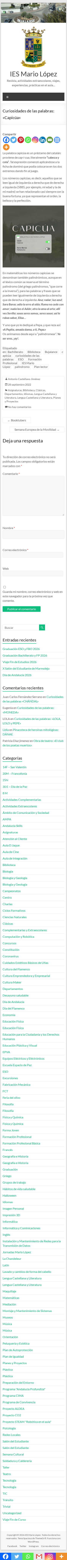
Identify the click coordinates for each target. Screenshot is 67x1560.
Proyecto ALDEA (13, 1408)
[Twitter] (13, 140)
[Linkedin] (42, 140)
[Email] (50, 140)
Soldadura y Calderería (17, 1461)
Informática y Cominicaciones (21, 1228)
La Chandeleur (12, 1258)
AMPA (7, 819)
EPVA (6, 1052)
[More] (6, 147)
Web (6, 568)
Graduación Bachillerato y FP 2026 (25, 655)
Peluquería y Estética (16, 1343)
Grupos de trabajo (14, 1182)
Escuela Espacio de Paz (17, 1065)
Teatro (7, 1474)
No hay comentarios (19, 406)
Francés (8, 1150)
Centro (7, 897)
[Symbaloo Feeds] (57, 140)
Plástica (8, 1369)
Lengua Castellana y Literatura (34, 397)
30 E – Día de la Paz (15, 786)
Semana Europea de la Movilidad (37, 429)
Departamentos (14, 393)
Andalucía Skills (13, 825)
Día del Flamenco (14, 1008)
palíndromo (22, 366)
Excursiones (10, 1078)
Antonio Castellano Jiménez (24, 379)
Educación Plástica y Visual (20, 1045)
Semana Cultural (13, 1454)
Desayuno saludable (15, 995)
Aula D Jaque (11, 845)
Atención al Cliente (15, 838)
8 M (5, 793)
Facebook (12, 1546)
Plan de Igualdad (13, 1356)
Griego (7, 1176)
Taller (6, 1467)
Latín (6, 1265)
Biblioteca (34, 352)
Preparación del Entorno (18, 1382)
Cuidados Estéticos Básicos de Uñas (25, 962)
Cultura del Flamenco (16, 969)
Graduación (10, 1169)
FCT (5, 1091)
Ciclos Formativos (14, 910)
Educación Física (13, 1021)
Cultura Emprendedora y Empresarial (26, 975)
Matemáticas (11, 1297)
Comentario (11, 473)
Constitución (11, 949)
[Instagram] (35, 140)
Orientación (10, 1337)
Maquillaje (9, 1291)
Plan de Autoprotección (18, 1350)
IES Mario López (33, 74)
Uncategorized (12, 1513)
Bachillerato (15, 352)
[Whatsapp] (28, 140)
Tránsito (8, 1500)
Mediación (9, 1304)
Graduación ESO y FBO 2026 (21, 649)
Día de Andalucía (13, 1002)
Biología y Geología (15, 878)
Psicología (9, 1428)
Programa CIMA (13, 1395)
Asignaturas (15, 390)
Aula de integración (15, 858)
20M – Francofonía (15, 773)
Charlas (7, 904)
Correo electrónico (15, 550)
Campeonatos (12, 891)
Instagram (34, 1546)
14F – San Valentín (14, 767)
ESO (21, 359)
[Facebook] (6, 140)
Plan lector (41, 366)
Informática (10, 1221)
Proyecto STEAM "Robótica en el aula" (27, 1421)
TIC (5, 1493)
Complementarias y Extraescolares (25, 930)
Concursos (9, 943)
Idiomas (28, 393)
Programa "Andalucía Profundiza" (24, 1389)
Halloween (9, 1195)
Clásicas (40, 390)
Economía (9, 1015)
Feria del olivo (11, 1097)
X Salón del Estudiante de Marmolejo (26, 668)
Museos (8, 1317)
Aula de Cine (11, 852)
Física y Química (13, 1117)
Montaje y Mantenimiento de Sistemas (27, 1311)
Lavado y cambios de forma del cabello (27, 1271)
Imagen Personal (13, 1208)
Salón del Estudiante (16, 1441)
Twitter (23, 1546)
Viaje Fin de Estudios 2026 (19, 662)
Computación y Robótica (18, 936)
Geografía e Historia (15, 1156)
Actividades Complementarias (22, 799)
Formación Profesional (17, 1136)
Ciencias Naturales (15, 917)
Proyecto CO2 (12, 1415)
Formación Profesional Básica (21, 1143)
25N (5, 780)
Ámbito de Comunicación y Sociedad (26, 812)
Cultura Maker (12, 982)
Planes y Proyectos (15, 1363)
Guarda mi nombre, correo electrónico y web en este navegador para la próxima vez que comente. (33, 596)
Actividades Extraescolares (20, 806)
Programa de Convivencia (19, 1402)
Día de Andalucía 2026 (17, 675)
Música (7, 1324)
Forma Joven (11, 1130)
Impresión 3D (11, 1215)
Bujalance (51, 352)
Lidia (6, 729)
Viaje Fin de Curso (14, 1519)
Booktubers (16, 420)
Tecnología (9, 1480)
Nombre (9, 528)
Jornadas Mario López (17, 1252)
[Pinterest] (20, 140)
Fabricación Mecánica (16, 1084)
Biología (8, 871)
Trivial (6, 1506)
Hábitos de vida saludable (19, 1189)
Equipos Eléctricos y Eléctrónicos (23, 1058)
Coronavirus (11, 956)
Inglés (6, 1234)
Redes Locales (11, 1434)
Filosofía (8, 1104)
